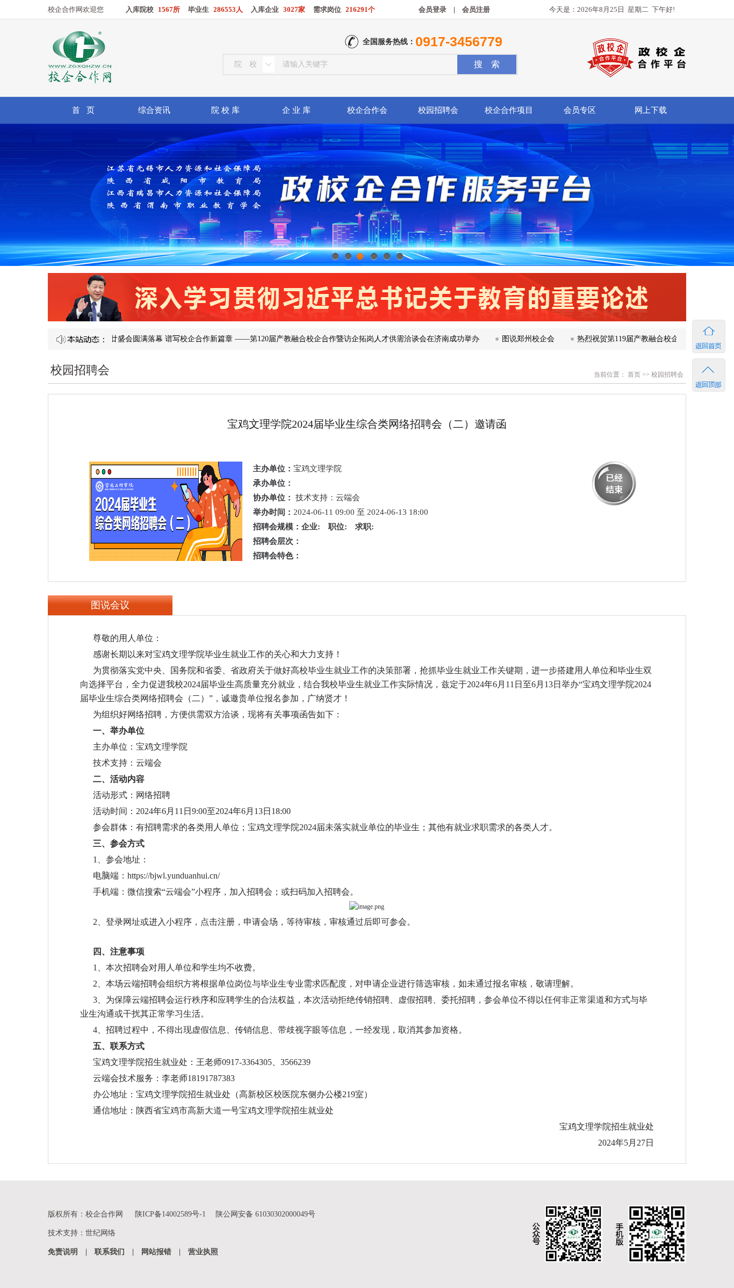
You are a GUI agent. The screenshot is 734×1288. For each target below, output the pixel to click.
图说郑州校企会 (499, 339)
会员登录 (433, 9)
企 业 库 (296, 110)
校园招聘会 (438, 110)
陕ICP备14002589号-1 (170, 1214)
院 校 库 (225, 110)
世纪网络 (100, 1233)
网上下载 (651, 110)
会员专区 (580, 110)
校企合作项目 (509, 110)
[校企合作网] (79, 58)
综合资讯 (154, 110)
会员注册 (476, 9)
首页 (633, 374)
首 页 (83, 110)
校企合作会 (367, 110)
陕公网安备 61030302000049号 (265, 1214)
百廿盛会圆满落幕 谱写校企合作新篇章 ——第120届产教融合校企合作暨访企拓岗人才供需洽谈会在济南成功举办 (262, 339)
